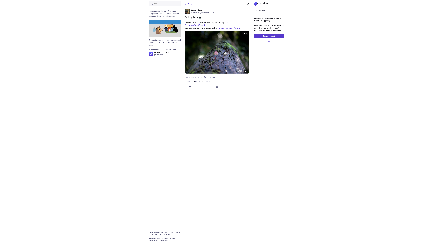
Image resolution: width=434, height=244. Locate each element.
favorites (206, 81)
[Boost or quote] (203, 86)
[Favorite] (217, 86)
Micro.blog (212, 77)
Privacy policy (154, 234)
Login (269, 41)
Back (190, 4)
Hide (245, 33)
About (162, 232)
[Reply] (190, 86)
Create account (269, 36)
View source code (162, 241)
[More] (244, 87)
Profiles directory (176, 232)
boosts (188, 81)
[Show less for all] (248, 4)
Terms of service (164, 234)
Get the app (164, 238)
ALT (246, 71)
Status (167, 232)
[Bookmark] (230, 86)
